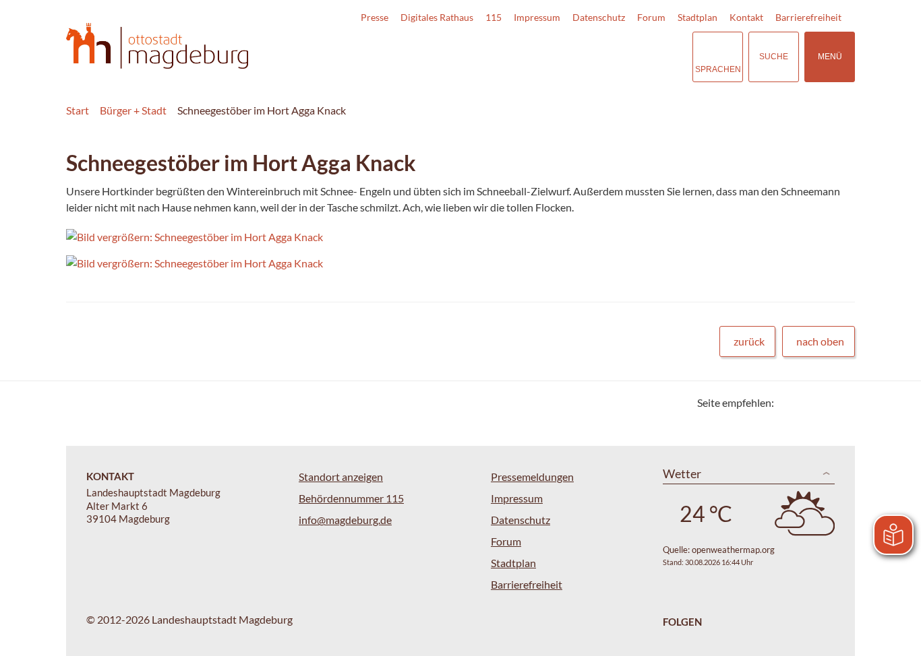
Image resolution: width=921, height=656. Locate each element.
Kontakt (746, 17)
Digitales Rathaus (436, 17)
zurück (749, 341)
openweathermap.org (733, 549)
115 (493, 17)
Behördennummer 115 (351, 498)
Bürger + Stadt (133, 110)
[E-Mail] (823, 402)
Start (77, 110)
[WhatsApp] (839, 402)
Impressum (537, 17)
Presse (374, 17)
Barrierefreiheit (808, 17)
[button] (419, 237)
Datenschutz (598, 17)
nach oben (820, 341)
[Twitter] (789, 402)
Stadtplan (697, 17)
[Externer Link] (588, 56)
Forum (651, 17)
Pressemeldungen (532, 476)
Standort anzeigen (341, 476)
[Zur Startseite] (157, 46)
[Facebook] (806, 402)
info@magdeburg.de (345, 519)
